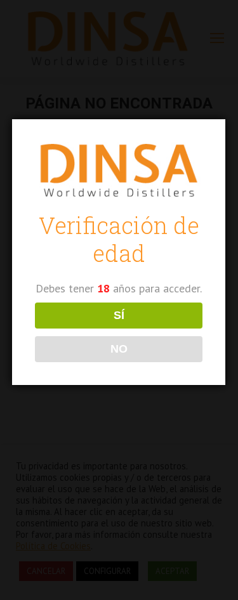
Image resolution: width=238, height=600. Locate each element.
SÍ (119, 315)
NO (119, 348)
